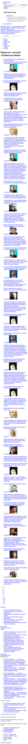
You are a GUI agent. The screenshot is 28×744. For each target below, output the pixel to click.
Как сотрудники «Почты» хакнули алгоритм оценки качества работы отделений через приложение (15, 465)
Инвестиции (7, 41)
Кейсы (5, 44)
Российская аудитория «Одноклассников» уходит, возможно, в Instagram (15, 314)
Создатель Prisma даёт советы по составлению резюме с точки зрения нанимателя (13, 611)
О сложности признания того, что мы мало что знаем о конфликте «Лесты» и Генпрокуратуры (15, 661)
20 (4, 597)
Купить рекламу (8, 23)
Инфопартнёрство (8, 730)
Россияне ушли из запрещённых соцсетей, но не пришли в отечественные (15, 81)
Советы (6, 47)
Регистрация (7, 2)
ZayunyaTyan (13, 663)
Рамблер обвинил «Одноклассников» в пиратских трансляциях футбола (14, 549)
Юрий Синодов (14, 687)
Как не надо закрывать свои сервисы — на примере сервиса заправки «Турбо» (14, 669)
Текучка (6, 48)
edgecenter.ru (12, 734)
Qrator (15, 735)
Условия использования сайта (12, 727)
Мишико (12, 659)
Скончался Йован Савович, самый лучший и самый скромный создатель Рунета (14, 705)
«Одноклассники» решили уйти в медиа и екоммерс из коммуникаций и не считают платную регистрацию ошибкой (15, 151)
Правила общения (8, 729)
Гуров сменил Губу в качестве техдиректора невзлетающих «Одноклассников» (15, 62)
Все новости (4, 654)
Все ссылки (4, 626)
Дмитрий (12, 692)
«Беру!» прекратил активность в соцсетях (15, 483)
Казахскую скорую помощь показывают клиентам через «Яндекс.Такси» (15, 665)
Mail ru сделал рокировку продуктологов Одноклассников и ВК (14, 427)
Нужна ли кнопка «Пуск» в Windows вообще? (15, 683)
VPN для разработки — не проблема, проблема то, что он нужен (13, 620)
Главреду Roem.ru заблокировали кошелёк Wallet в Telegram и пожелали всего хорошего (15, 690)
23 (4, 601)
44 (20, 315)
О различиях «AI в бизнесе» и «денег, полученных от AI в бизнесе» (15, 635)
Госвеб (5, 40)
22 (4, 600)
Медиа (5, 38)
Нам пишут (7, 45)
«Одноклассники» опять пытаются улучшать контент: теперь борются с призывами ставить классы (13, 100)
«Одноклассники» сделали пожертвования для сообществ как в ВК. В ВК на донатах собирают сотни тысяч (15, 202)
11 (11, 466)
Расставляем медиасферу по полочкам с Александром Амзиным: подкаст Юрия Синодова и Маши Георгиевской (14, 504)
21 (4, 599)
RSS (5, 740)
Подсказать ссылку (6, 627)
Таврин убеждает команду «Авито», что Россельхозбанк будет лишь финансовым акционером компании (15, 680)
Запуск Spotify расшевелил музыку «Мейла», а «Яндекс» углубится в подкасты (15, 289)
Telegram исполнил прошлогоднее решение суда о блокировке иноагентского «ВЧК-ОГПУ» (15, 694)
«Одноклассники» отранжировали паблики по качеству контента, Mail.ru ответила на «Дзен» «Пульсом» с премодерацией (15, 268)
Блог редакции (8, 737)
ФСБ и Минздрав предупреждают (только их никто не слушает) (15, 623)
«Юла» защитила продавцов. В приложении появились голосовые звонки (15, 568)
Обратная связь (8, 738)
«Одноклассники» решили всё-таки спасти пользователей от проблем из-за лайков (15, 248)
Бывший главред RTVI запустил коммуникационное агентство (14, 638)
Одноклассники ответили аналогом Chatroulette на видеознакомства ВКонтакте (15, 182)
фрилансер (12, 673)
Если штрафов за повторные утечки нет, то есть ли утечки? (15, 632)
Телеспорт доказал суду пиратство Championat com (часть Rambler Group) (14, 445)
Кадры (5, 43)
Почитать (3, 607)
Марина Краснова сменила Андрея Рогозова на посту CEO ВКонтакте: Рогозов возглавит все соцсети (15, 125)
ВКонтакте (10, 15)
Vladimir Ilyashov (14, 683)
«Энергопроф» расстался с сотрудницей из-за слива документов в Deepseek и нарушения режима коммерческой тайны (14, 649)
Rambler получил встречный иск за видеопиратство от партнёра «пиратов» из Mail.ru (15, 526)
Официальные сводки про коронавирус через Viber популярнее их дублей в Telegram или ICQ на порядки (14, 360)
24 (4, 603)
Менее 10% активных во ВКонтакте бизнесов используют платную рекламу (14, 225)
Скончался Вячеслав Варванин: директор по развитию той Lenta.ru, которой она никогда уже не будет (15, 675)
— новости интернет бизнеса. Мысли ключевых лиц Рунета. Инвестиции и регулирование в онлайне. (13, 32)
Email (5, 4)
